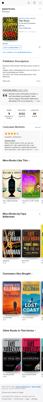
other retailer (36, 387)
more (38, 81)
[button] (29, 3)
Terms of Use (18, 399)
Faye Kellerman (25, 28)
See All (37, 127)
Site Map (34, 399)
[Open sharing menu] (40, 47)
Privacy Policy (7, 399)
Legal (27, 399)
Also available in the (17, 52)
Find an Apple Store (23, 387)
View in (11, 47)
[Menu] (40, 3)
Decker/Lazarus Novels (27, 18)
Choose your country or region (12, 392)
